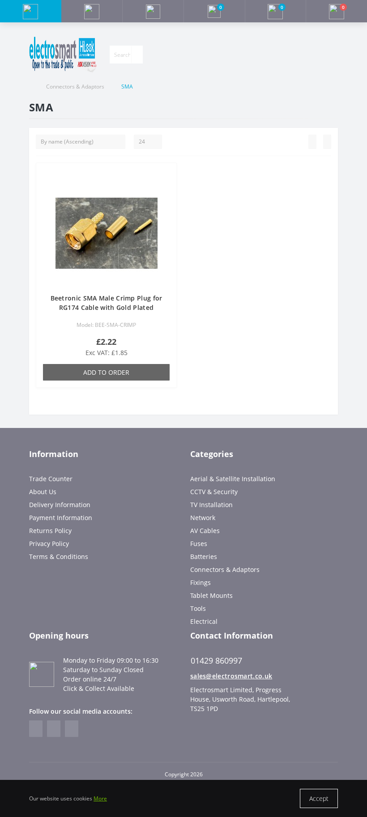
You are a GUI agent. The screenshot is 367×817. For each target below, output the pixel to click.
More (100, 798)
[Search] (137, 54)
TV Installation (211, 504)
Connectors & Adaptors (75, 86)
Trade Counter (51, 478)
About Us (42, 491)
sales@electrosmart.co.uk (231, 676)
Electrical (204, 621)
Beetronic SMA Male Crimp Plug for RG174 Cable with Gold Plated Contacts (106, 307)
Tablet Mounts (211, 595)
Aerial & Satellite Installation (232, 478)
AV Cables (205, 530)
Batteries (203, 556)
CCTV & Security (214, 491)
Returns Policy (50, 530)
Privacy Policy (49, 543)
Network (202, 517)
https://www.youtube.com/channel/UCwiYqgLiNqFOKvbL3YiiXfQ (71, 728)
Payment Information (60, 517)
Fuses (198, 543)
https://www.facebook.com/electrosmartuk (36, 728)
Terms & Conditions (58, 556)
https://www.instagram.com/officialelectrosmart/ (53, 728)
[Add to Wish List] (167, 177)
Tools (198, 608)
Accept (319, 798)
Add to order (106, 372)
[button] (153, 11)
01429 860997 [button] (216, 661)
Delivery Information (59, 504)
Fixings (200, 582)
